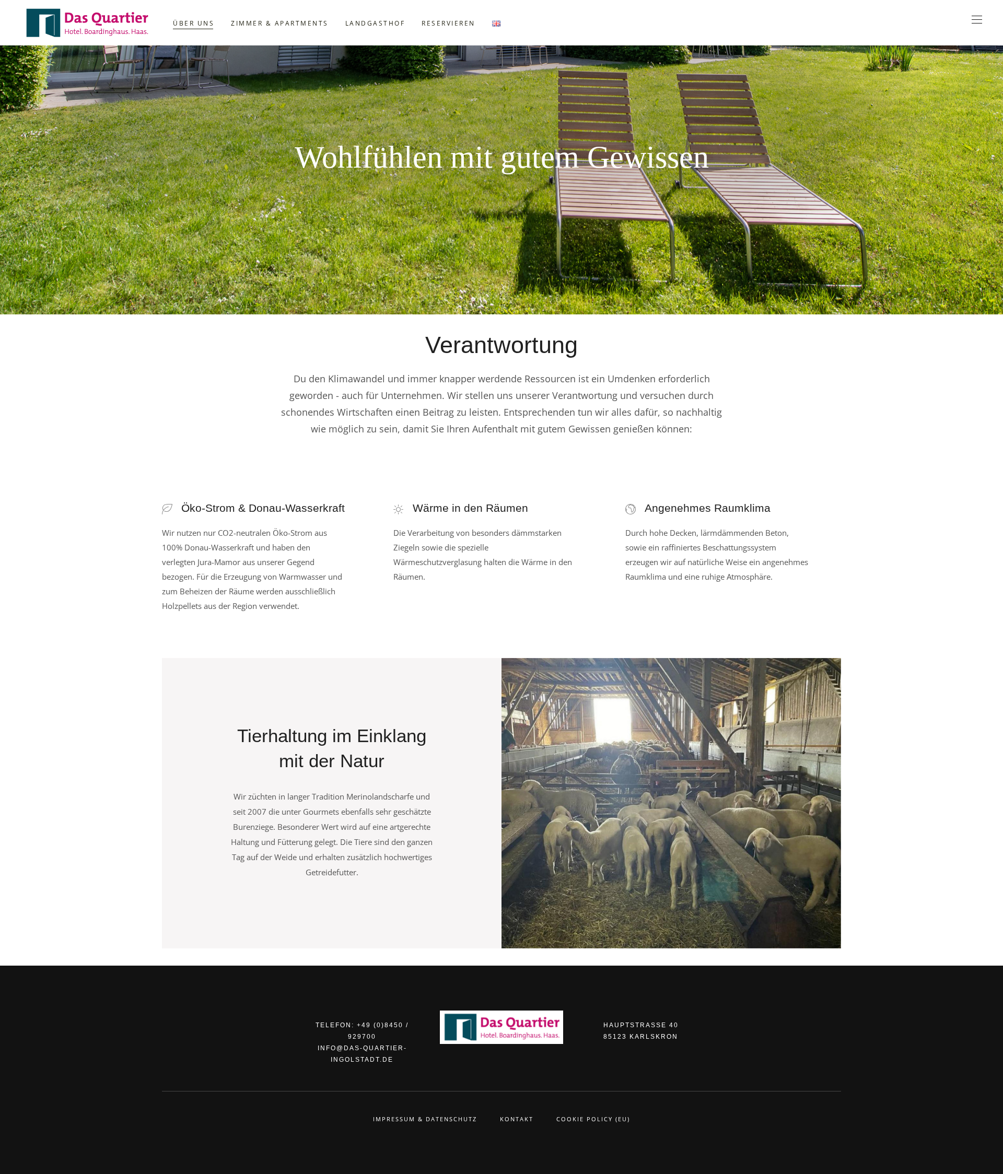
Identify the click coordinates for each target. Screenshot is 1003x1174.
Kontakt (516, 1119)
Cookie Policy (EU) (593, 1119)
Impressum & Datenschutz (425, 1119)
